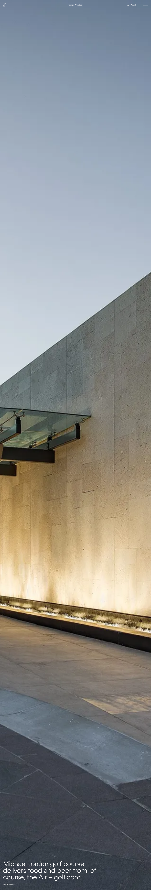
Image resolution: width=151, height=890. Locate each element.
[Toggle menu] (145, 5)
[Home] (4, 5)
